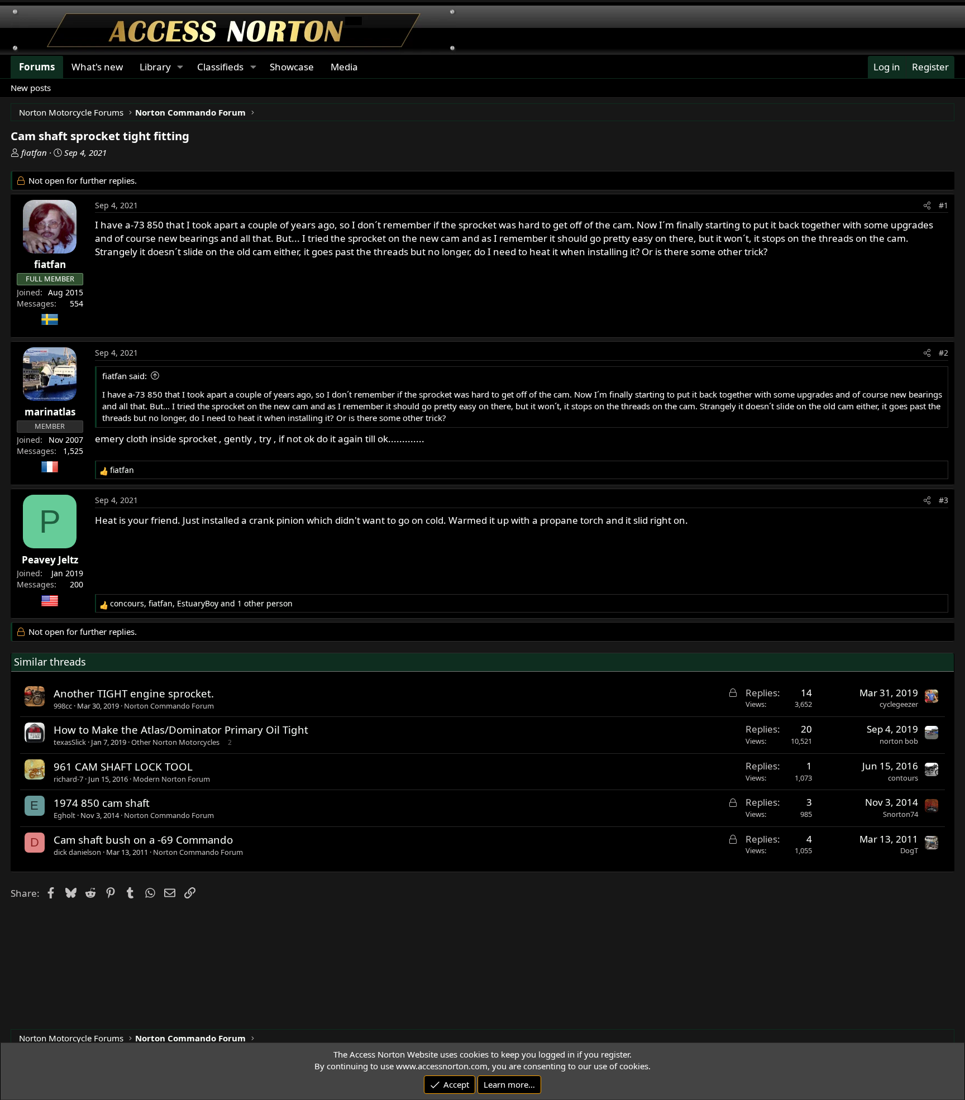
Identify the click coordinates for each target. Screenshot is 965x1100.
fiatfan (34, 152)
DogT (909, 850)
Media (344, 66)
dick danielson (77, 852)
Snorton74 (900, 814)
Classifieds (220, 66)
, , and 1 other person (201, 603)
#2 (943, 352)
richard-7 (68, 779)
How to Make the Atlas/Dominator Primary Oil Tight (181, 729)
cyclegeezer (899, 704)
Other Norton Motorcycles (175, 742)
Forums (37, 66)
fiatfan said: (124, 375)
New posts (31, 87)
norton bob (899, 741)
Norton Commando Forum (169, 706)
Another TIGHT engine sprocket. (134, 693)
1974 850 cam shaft (102, 803)
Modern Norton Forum (171, 779)
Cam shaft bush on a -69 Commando (143, 839)
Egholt (64, 815)
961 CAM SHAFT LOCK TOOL (123, 766)
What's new (97, 66)
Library (155, 66)
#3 (943, 500)
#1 (943, 205)
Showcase (292, 66)
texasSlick (70, 742)
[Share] (927, 205)
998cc (63, 706)
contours (903, 778)
